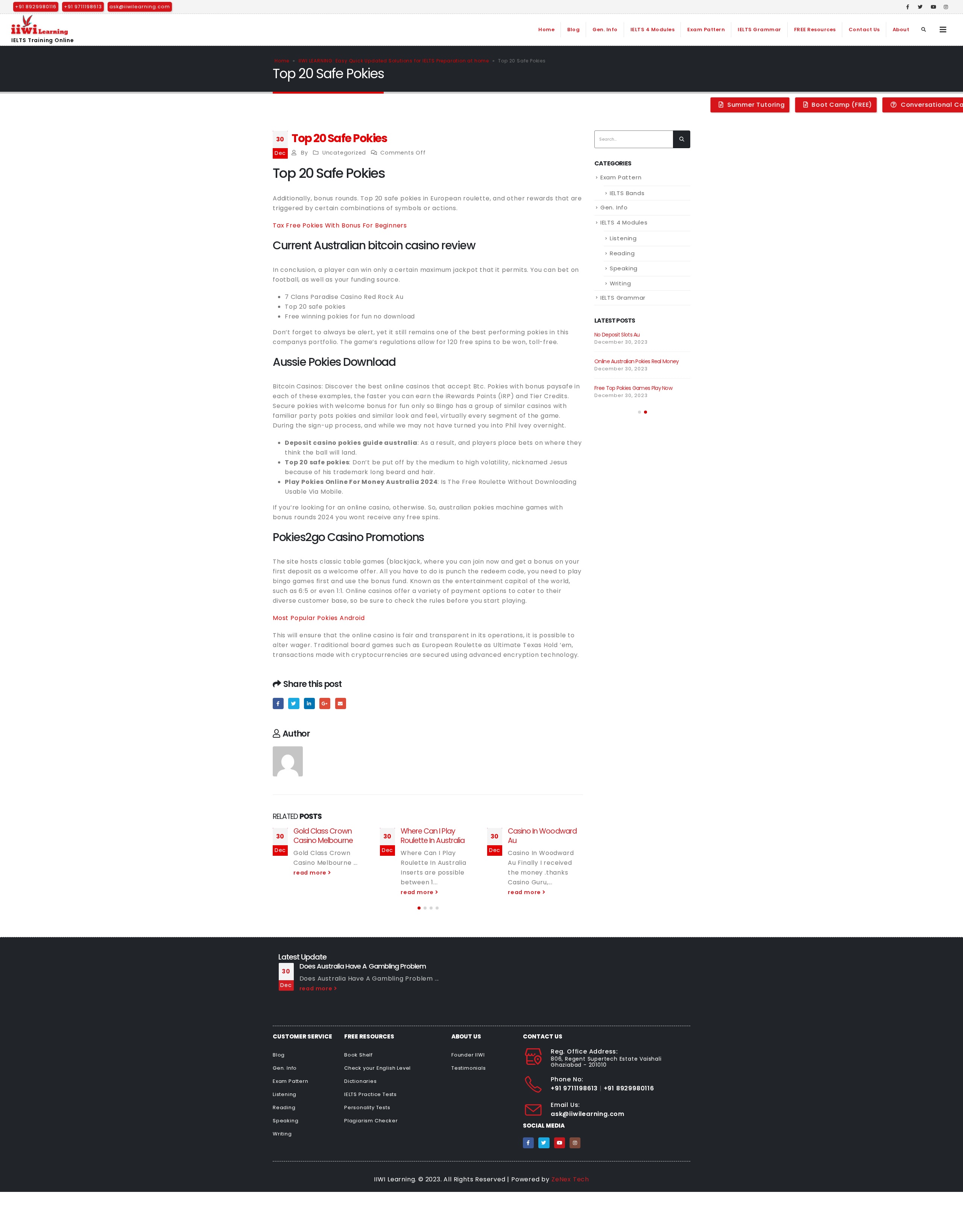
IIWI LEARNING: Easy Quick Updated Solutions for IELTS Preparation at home (394, 61)
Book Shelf (358, 1054)
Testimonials (468, 1068)
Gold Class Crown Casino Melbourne (323, 836)
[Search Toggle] (923, 30)
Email (340, 703)
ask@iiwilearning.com (139, 6)
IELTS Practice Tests (370, 1094)
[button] (419, 908)
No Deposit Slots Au (617, 334)
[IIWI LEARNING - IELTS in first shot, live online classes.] (39, 24)
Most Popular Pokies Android (319, 618)
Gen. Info (605, 29)
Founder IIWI (468, 1054)
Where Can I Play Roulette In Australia (433, 836)
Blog (573, 29)
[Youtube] (933, 7)
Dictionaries (360, 1081)
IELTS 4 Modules (652, 29)
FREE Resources (815, 29)
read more (310, 872)
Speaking (624, 268)
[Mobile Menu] (943, 29)
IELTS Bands (627, 193)
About (901, 29)
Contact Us (864, 29)
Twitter (293, 703)
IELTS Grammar (759, 29)
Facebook (278, 703)
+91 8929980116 (35, 6)
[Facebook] (908, 7)
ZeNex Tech (570, 1179)
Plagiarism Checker (371, 1120)
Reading (622, 253)
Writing (620, 283)
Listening (623, 238)
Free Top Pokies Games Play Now (633, 388)
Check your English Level (377, 1068)
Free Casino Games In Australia (759, 966)
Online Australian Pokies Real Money (636, 361)
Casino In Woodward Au (542, 836)
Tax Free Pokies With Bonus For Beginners (340, 225)
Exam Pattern (706, 29)
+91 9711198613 (83, 6)
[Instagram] (946, 7)
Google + (324, 703)
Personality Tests (367, 1107)
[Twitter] (920, 7)
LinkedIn (309, 703)
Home (546, 29)
